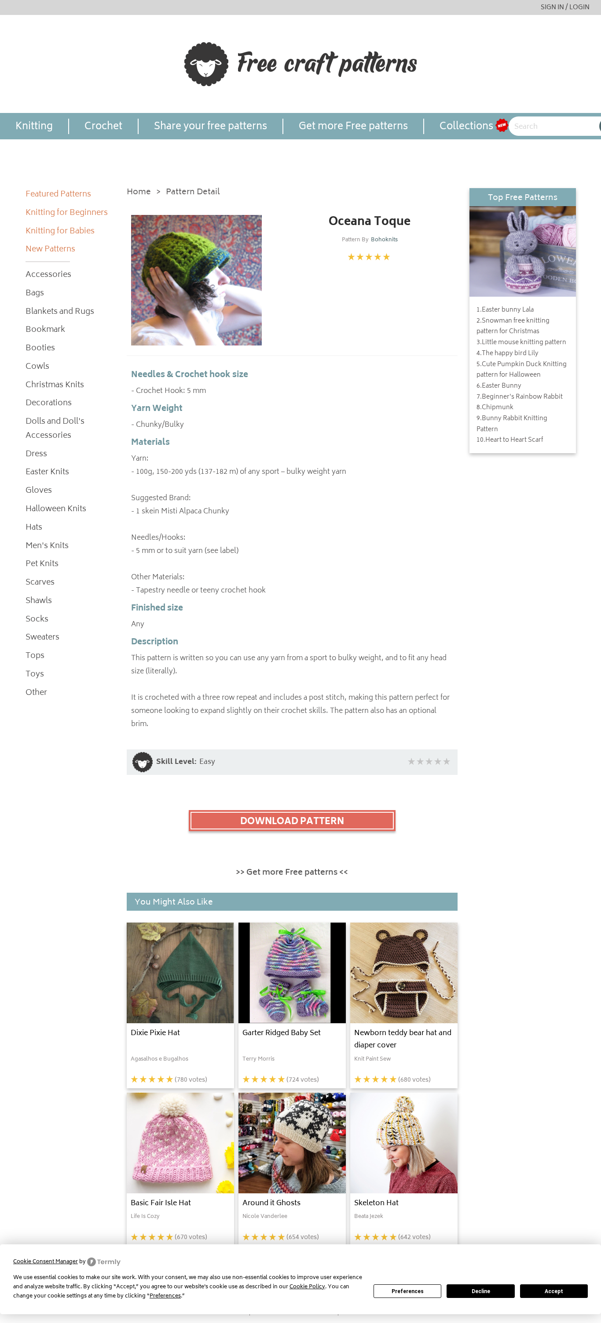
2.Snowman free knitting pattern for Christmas (513, 327)
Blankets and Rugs (60, 312)
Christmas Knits (55, 386)
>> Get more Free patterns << (292, 873)
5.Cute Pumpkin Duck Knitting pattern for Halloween (521, 370)
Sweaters (42, 638)
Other (36, 693)
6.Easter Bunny (498, 386)
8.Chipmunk (494, 408)
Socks (37, 620)
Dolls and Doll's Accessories (55, 429)
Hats (34, 528)
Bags (35, 294)
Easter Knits (47, 473)
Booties (40, 349)
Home (139, 192)
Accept (554, 1291)
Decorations (49, 404)
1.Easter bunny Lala (505, 310)
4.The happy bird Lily (507, 354)
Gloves (39, 491)
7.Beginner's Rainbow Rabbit (519, 397)
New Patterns (50, 250)
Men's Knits (47, 546)
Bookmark (45, 330)
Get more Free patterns (353, 126)
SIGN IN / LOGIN (565, 7)
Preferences (408, 1291)
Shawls (39, 601)
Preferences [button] (165, 1296)
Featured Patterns (58, 195)
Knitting (34, 126)
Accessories (48, 275)
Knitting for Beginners (67, 213)
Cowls (37, 367)
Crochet (103, 126)
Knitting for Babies (60, 232)
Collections (466, 126)
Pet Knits (42, 564)
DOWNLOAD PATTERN (292, 821)
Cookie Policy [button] (307, 1287)
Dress (36, 455)
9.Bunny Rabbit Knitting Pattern (511, 424)
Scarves (40, 583)
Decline (481, 1291)
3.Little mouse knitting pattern (521, 343)
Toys (35, 675)
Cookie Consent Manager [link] (45, 1262)
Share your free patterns (210, 126)
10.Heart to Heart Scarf (509, 440)
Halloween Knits (56, 509)
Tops (35, 656)
